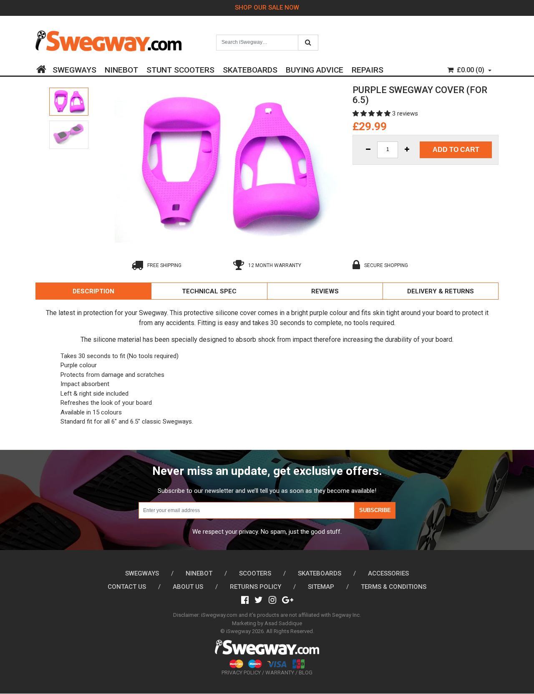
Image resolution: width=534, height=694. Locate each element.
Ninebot (121, 68)
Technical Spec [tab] (209, 291)
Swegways (74, 68)
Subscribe (375, 510)
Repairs (367, 68)
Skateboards (250, 68)
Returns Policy (255, 587)
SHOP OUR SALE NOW (267, 7)
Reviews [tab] (325, 291)
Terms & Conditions (393, 587)
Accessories (388, 573)
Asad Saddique (283, 623)
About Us (188, 587)
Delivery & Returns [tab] (440, 291)
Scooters (255, 573)
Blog (305, 672)
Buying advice (314, 68)
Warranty (279, 672)
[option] (68, 102)
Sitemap (321, 587)
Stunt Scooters (180, 68)
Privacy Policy (241, 672)
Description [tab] (93, 291)
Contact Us (127, 587)
